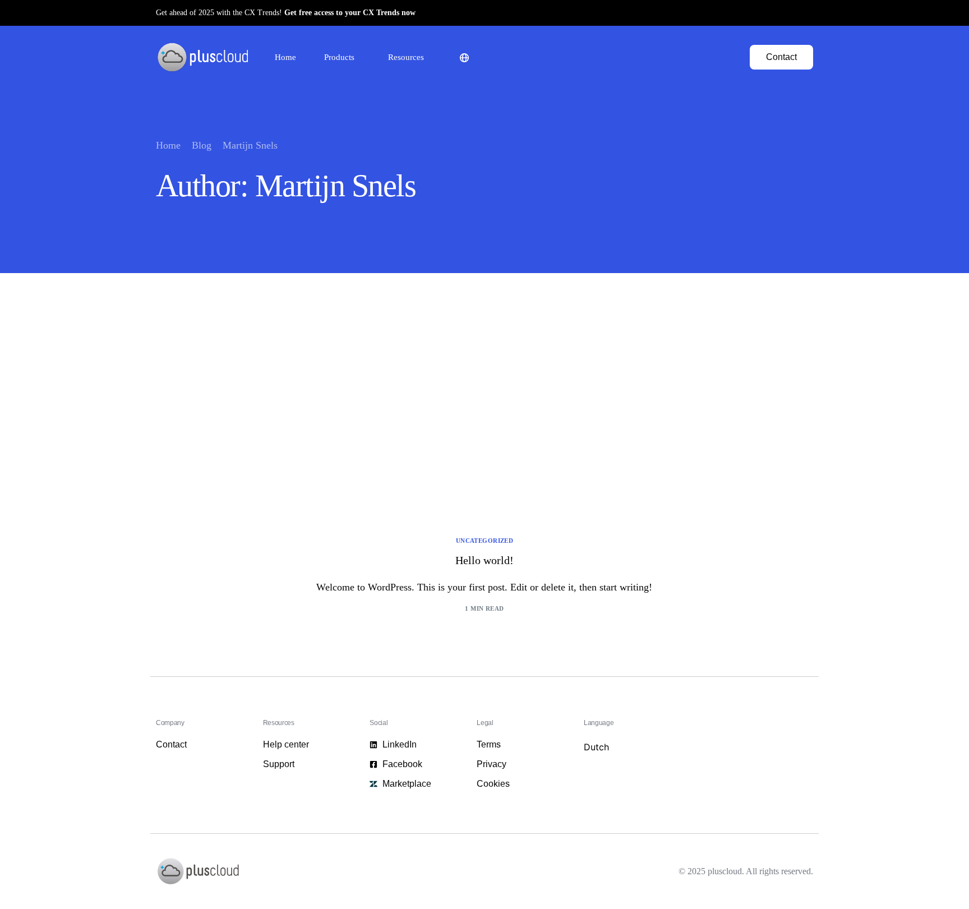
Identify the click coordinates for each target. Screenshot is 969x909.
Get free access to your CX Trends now (350, 13)
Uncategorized (485, 541)
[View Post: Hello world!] (484, 426)
